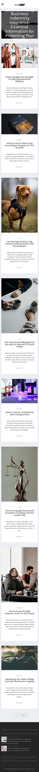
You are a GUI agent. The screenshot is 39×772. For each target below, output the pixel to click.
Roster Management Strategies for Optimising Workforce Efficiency (19, 79)
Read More (19, 103)
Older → (23, 715)
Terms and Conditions (8, 759)
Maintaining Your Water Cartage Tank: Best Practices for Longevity (19, 680)
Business (19, 44)
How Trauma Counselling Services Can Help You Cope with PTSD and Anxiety (19, 344)
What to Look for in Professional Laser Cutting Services (19, 413)
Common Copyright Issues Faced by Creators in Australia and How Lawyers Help (19, 512)
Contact (4, 732)
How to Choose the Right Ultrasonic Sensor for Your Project (19, 612)
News (19, 507)
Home (3, 728)
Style (19, 238)
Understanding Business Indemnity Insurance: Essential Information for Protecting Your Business (19, 24)
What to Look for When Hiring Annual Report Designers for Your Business (19, 145)
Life (19, 339)
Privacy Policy (5, 755)
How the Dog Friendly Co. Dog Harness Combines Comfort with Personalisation (19, 243)
